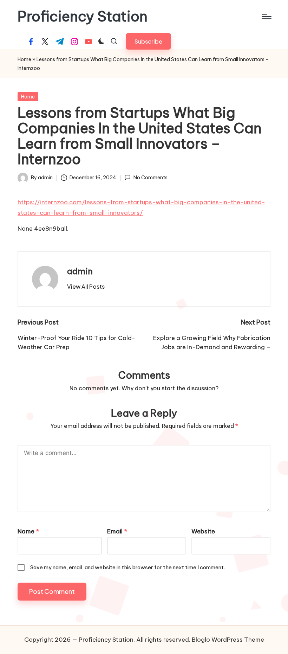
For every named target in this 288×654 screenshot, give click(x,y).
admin (80, 271)
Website (203, 531)
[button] (148, 41)
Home (24, 59)
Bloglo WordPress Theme (228, 639)
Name (28, 531)
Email (117, 531)
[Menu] (266, 16)
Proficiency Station (83, 16)
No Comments (150, 177)
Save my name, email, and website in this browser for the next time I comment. (127, 567)
